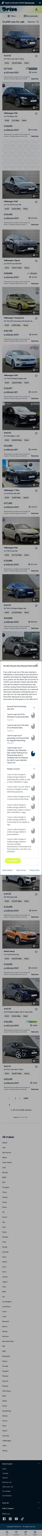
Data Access (21, 870)
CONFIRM (13, 860)
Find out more (29, 3)
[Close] (37, 666)
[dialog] (21, 768)
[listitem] (21, 707)
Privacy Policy (35, 870)
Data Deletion (7, 870)
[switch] (33, 715)
